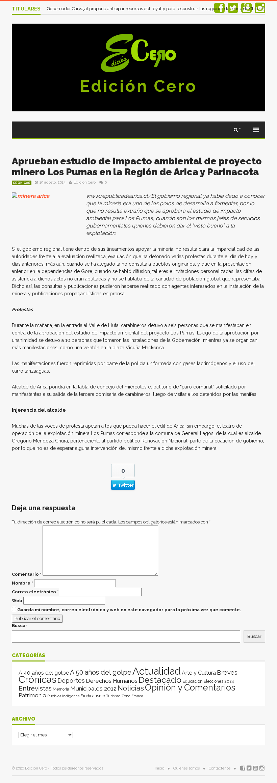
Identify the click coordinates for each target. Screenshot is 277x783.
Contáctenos (219, 768)
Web (17, 600)
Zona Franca (132, 696)
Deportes (71, 680)
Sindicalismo (92, 695)
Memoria (61, 689)
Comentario (27, 574)
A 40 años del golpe (44, 673)
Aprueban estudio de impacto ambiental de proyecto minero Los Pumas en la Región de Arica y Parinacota (137, 167)
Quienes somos (186, 768)
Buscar (19, 625)
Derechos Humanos (111, 680)
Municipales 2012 (93, 688)
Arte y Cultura (199, 673)
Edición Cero (138, 86)
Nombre (22, 583)
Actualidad (156, 671)
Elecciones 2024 (219, 681)
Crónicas (21, 183)
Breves (227, 672)
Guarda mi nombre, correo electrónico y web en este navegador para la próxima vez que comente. (129, 609)
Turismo (113, 696)
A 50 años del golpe (100, 672)
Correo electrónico (35, 591)
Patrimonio (32, 695)
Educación (192, 681)
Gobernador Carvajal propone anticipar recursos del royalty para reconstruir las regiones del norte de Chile (153, 8)
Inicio (159, 768)
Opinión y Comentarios (190, 687)
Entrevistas (35, 688)
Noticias (131, 688)
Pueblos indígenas (63, 696)
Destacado (159, 680)
